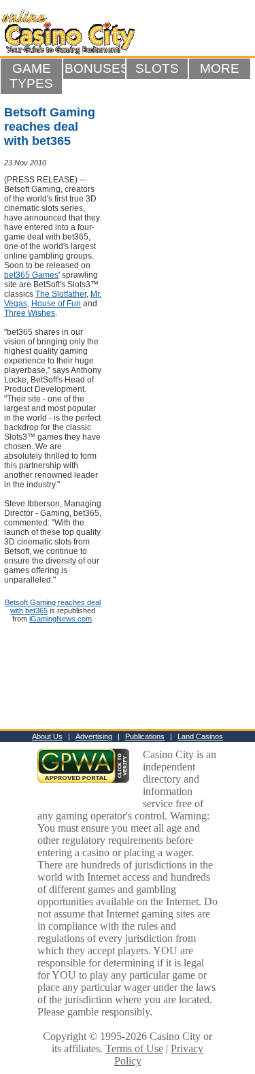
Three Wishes (29, 313)
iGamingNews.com (60, 619)
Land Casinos (200, 736)
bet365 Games (31, 275)
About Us (47, 736)
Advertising (93, 736)
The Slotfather (60, 294)
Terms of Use (134, 1048)
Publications (145, 736)
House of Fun (56, 303)
